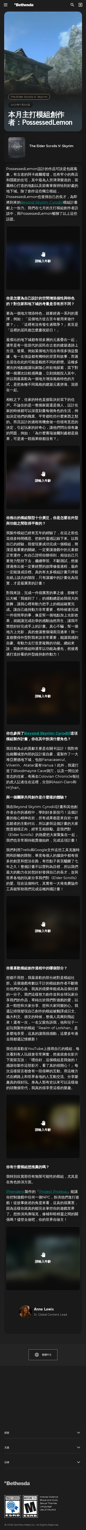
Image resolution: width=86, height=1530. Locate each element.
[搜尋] (72, 4)
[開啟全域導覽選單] (5, 4)
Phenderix (15, 1191)
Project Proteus (53, 1191)
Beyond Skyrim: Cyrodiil (42, 202)
